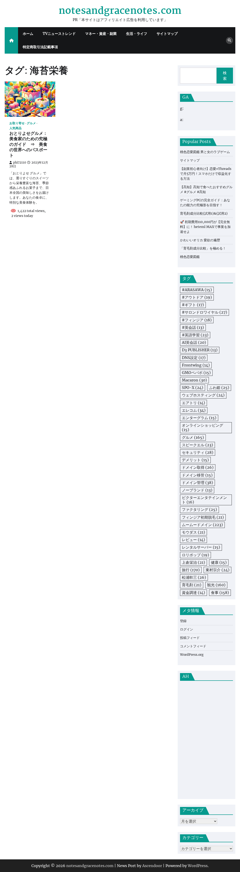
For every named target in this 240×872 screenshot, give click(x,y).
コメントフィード (193, 646)
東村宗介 (217, 570)
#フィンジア (197, 320)
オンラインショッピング (202, 427)
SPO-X (192, 387)
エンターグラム (199, 417)
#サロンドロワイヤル (204, 312)
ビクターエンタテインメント (204, 499)
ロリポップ (195, 555)
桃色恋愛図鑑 (190, 257)
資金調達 (193, 592)
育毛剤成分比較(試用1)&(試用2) (204, 213)
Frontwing (196, 365)
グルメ (31, 123)
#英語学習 (195, 335)
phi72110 (19, 162)
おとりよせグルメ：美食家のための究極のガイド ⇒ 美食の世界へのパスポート (28, 144)
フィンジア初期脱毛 (203, 517)
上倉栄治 (193, 562)
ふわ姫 (219, 387)
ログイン (186, 629)
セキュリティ (197, 452)
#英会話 (193, 327)
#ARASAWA (197, 289)
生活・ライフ (136, 33)
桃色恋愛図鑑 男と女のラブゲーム (205, 152)
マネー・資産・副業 (101, 33)
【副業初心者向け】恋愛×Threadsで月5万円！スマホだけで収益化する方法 (205, 174)
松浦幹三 (194, 577)
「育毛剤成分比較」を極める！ (203, 248)
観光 (216, 585)
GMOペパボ (196, 372)
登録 (183, 621)
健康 (219, 562)
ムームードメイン (202, 524)
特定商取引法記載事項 (40, 47)
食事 (220, 592)
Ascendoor (152, 865)
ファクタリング (199, 509)
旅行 (191, 570)
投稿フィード (190, 638)
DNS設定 (194, 357)
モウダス (193, 532)
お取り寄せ (17, 123)
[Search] (229, 40)
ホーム (28, 33)
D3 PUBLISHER (200, 350)
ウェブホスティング (203, 395)
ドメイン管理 (197, 482)
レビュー (193, 539)
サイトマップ (167, 33)
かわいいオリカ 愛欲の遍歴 (200, 240)
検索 (225, 75)
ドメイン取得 (198, 467)
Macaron (194, 380)
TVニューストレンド (59, 33)
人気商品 (15, 128)
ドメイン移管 (197, 475)
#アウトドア (197, 297)
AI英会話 (194, 342)
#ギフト (193, 304)
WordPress (198, 865)
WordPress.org (191, 654)
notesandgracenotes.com (120, 11)
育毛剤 (191, 585)
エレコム (194, 410)
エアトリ (193, 402)
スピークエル (197, 445)
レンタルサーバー (201, 547)
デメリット (195, 460)
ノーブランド (197, 490)
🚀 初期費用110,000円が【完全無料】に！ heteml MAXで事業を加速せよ (205, 227)
